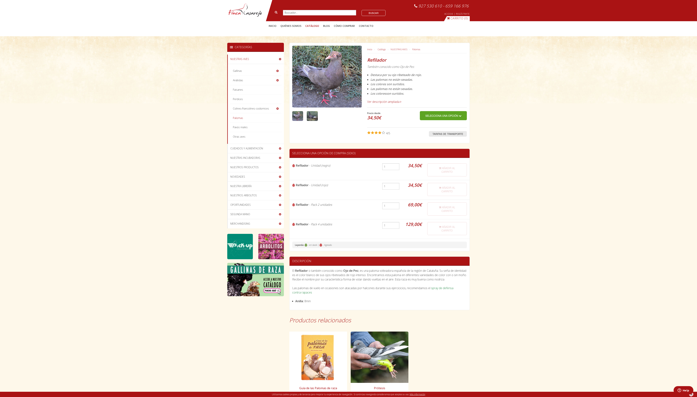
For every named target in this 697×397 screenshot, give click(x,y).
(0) (459, 18)
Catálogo (382, 49)
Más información (417, 394)
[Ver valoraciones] (378, 133)
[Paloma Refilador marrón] (297, 116)
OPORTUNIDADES (240, 204)
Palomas (416, 49)
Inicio (272, 26)
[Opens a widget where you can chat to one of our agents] (683, 390)
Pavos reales (240, 127)
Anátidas (238, 80)
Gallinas (237, 71)
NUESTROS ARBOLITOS (243, 195)
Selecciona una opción (442, 115)
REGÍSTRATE (463, 13)
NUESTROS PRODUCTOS (244, 167)
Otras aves (239, 136)
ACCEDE (448, 13)
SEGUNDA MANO (240, 214)
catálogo (312, 26)
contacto (366, 26)
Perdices (238, 99)
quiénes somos (290, 26)
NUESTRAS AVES (399, 49)
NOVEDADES (237, 176)
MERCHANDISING (240, 223)
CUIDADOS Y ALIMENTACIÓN (246, 148)
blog (326, 26)
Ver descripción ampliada (383, 102)
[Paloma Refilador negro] (312, 116)
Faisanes (238, 89)
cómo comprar (344, 26)
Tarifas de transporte (448, 134)
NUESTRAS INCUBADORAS (245, 158)
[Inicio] (245, 10)
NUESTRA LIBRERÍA (241, 186)
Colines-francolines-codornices (251, 108)
